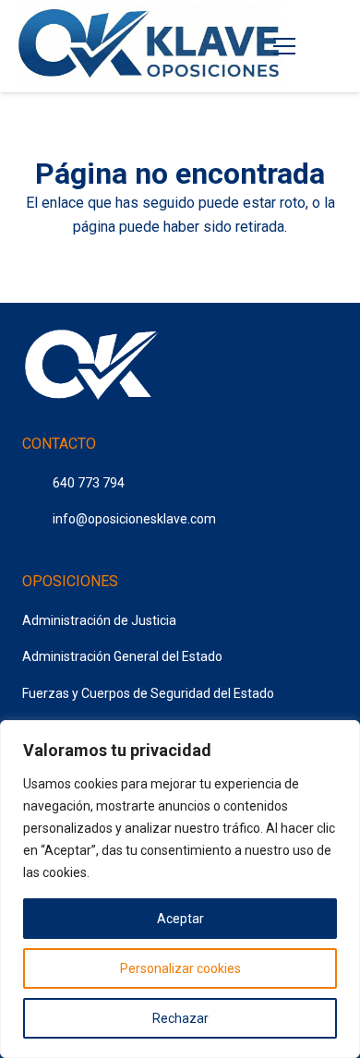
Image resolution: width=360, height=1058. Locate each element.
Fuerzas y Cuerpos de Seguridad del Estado (148, 693)
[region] (180, 889)
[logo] (151, 46)
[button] (331, 46)
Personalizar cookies (180, 968)
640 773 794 (89, 482)
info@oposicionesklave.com (134, 518)
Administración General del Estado (122, 656)
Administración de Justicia (99, 620)
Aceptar (180, 918)
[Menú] (285, 46)
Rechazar (180, 1018)
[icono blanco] (91, 367)
